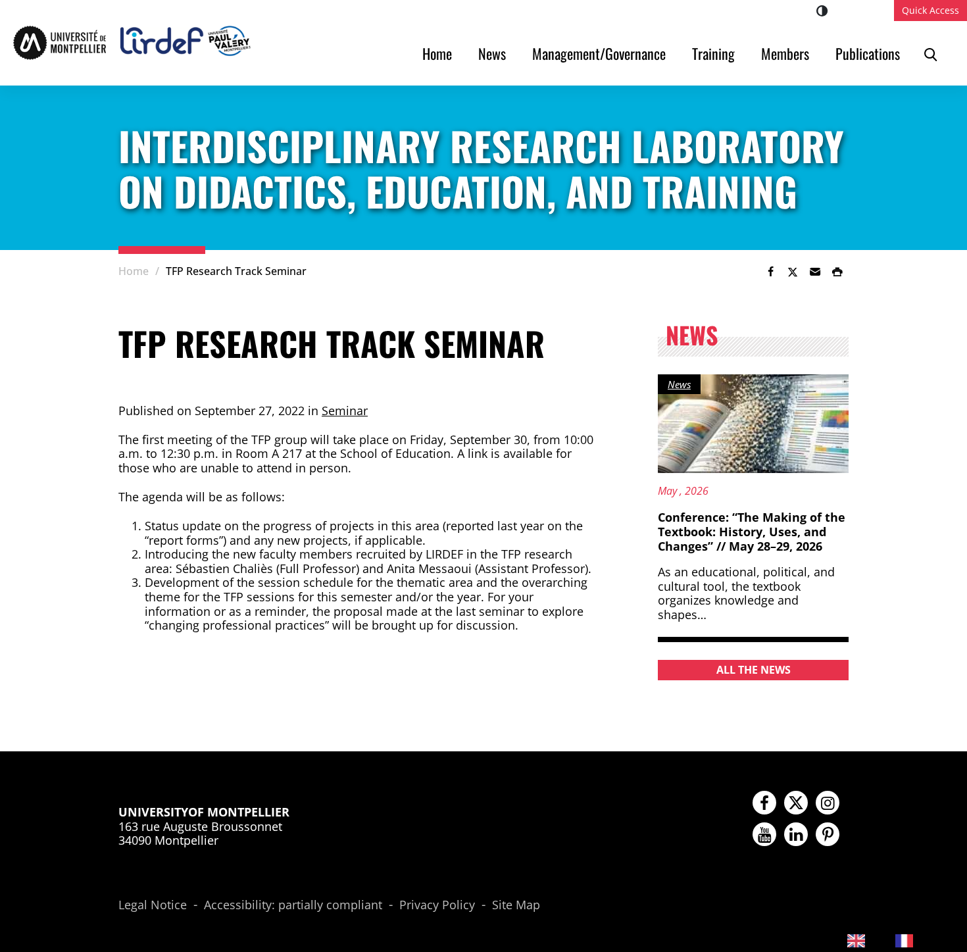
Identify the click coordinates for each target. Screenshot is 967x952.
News (492, 53)
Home (437, 53)
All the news (753, 670)
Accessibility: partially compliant (293, 905)
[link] (770, 272)
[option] (915, 940)
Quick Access (930, 10)
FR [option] (927, 939)
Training (713, 53)
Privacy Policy (437, 905)
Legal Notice (152, 905)
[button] (815, 272)
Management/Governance (599, 53)
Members (785, 53)
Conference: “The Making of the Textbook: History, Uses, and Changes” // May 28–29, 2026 (751, 531)
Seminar (345, 410)
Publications (867, 53)
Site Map (516, 905)
